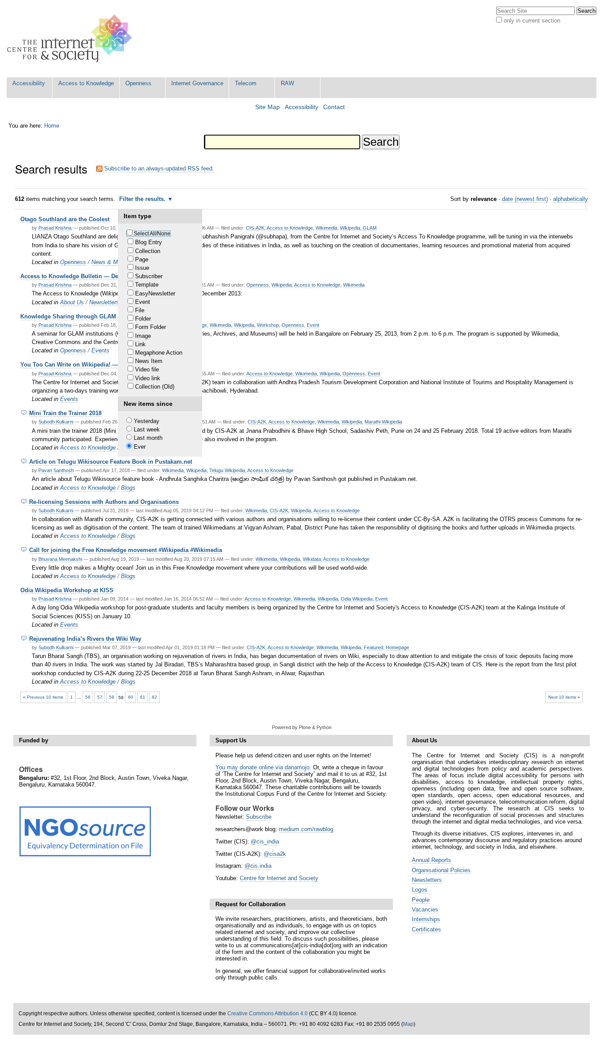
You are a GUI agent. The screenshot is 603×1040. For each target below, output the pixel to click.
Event (142, 302)
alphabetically (570, 199)
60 (130, 697)
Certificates (426, 929)
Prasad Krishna (55, 228)
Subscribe (258, 816)
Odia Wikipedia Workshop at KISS (66, 590)
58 (111, 697)
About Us (72, 302)
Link (140, 344)
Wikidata (312, 559)
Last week (147, 429)
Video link (147, 378)
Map (408, 1024)
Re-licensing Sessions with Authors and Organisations (104, 502)
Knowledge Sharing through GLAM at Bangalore (86, 316)
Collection (147, 251)
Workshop (268, 325)
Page (141, 259)
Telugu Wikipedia (227, 470)
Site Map (267, 107)
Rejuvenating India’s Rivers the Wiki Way (85, 638)
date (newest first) (525, 199)
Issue (142, 268)
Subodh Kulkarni (55, 421)
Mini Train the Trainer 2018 (65, 413)
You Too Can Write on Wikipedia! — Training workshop (95, 364)
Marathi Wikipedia (383, 421)
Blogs (128, 487)
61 (142, 697)
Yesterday (146, 421)
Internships (426, 919)
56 (87, 697)
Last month (148, 438)
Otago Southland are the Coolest (64, 219)
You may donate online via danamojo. (263, 767)
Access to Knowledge (86, 83)
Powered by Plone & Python (302, 727)
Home (51, 125)
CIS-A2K (255, 228)
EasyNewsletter (155, 293)
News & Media (109, 262)
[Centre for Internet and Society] (72, 39)
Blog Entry (148, 242)
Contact (334, 107)
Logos (419, 889)
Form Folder (150, 327)
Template (146, 284)
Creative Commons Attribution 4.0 (267, 1013)
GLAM (370, 228)
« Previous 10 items (43, 697)
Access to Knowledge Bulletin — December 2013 (86, 276)
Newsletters (104, 302)
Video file (147, 369)
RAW (287, 83)
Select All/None (152, 233)
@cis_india (265, 841)
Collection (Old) (154, 386)
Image (143, 336)
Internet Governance (197, 83)
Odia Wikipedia (357, 598)
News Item (148, 361)
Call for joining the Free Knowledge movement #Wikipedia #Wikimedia (125, 550)
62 (154, 697)
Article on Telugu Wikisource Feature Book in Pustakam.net (110, 461)
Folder (143, 318)
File (139, 310)
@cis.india (258, 865)
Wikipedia (350, 228)
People (421, 899)
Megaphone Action (158, 352)
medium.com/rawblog (306, 829)
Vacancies (425, 909)
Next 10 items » (564, 697)
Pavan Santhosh (56, 470)
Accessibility (28, 83)
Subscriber (148, 276)
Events (100, 350)
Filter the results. (143, 199)
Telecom (245, 83)
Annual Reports (431, 860)
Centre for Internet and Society (279, 878)
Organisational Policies (441, 870)
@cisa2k (275, 854)
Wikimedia (326, 228)
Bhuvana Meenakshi (60, 559)
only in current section (532, 20)
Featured (373, 647)
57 (99, 697)
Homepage (397, 647)
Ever (140, 446)
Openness (138, 83)
